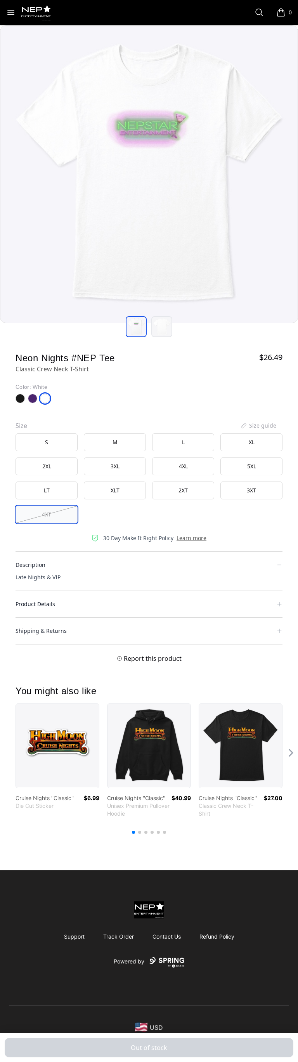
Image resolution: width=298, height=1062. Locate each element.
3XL (115, 466)
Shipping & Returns (41, 630)
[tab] (136, 326)
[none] (258, 426)
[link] (57, 746)
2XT (183, 490)
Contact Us (166, 936)
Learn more (191, 538)
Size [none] (21, 425)
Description (30, 564)
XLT (115, 490)
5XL (251, 466)
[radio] (47, 442)
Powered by (129, 961)
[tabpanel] (149, 174)
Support (74, 936)
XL (252, 442)
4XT (46, 514)
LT (47, 490)
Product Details (35, 604)
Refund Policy (216, 936)
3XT (251, 490)
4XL (183, 466)
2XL (46, 466)
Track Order (118, 936)
